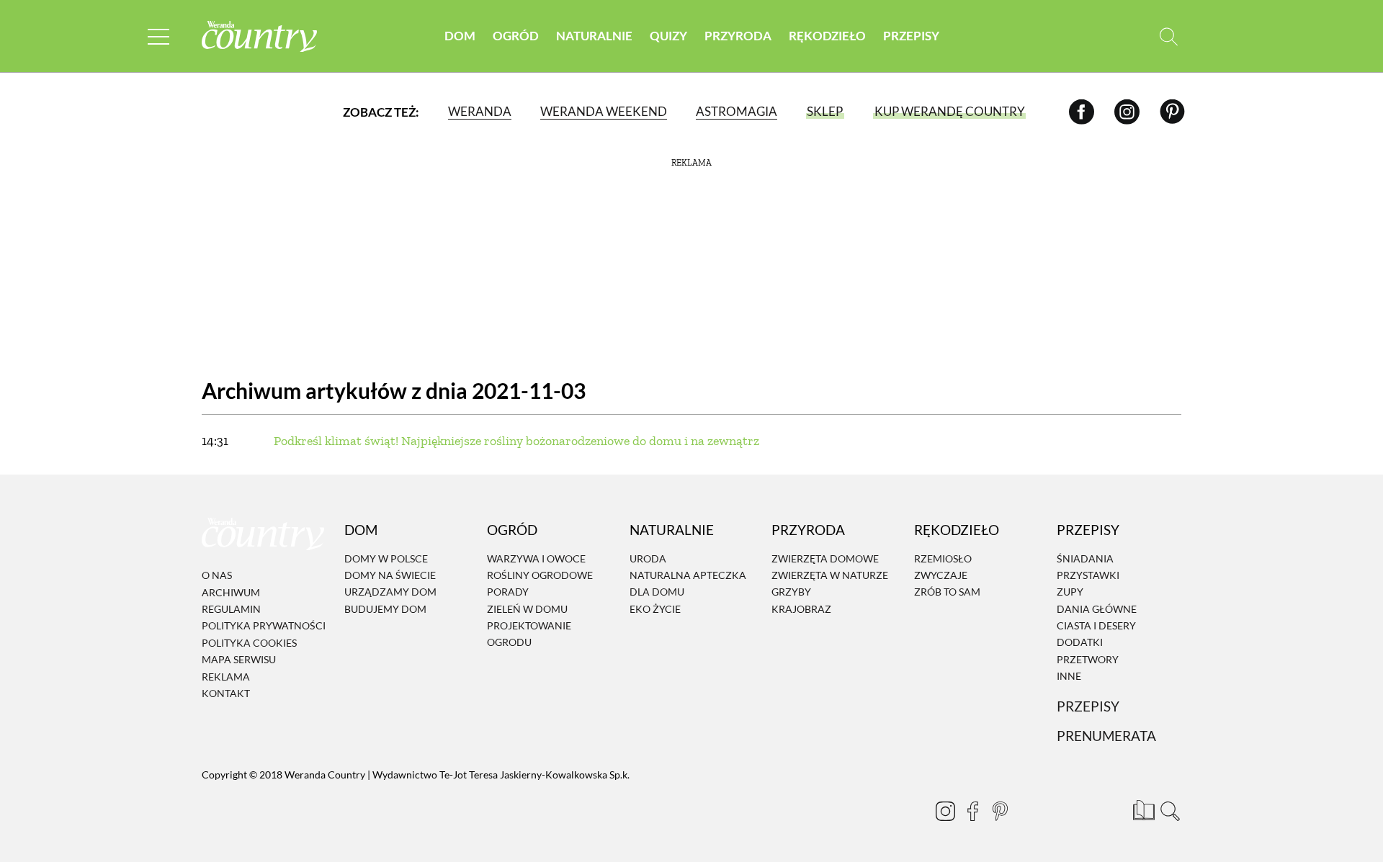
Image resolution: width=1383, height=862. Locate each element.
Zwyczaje (940, 575)
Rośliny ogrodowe (540, 575)
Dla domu (657, 592)
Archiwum (231, 592)
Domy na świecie (390, 575)
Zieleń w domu (527, 609)
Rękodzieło (827, 35)
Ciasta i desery (1096, 625)
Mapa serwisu (239, 659)
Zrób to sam (947, 592)
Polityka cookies (249, 643)
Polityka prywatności (264, 626)
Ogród (516, 35)
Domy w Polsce (386, 558)
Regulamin (231, 609)
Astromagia (736, 111)
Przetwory (1088, 659)
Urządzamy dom (390, 592)
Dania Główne (1097, 609)
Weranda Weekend (603, 111)
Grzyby (791, 592)
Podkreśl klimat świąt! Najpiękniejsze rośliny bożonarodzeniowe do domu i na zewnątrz (516, 441)
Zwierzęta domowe (825, 558)
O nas (217, 575)
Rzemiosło (943, 558)
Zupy (1070, 592)
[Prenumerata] (1141, 808)
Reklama (226, 676)
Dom (459, 35)
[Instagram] (1127, 111)
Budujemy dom (385, 609)
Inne (1069, 676)
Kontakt (226, 693)
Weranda (479, 111)
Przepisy (911, 35)
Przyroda (737, 35)
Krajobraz (801, 609)
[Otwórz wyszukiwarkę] (1168, 36)
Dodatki (1080, 643)
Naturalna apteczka (688, 575)
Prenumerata (1106, 736)
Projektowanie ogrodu (529, 633)
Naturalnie (594, 35)
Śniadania (1085, 558)
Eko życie (655, 609)
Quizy (668, 35)
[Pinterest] (1172, 111)
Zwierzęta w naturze (829, 575)
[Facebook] (1081, 111)
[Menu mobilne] (158, 36)
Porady (508, 592)
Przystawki (1088, 575)
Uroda (648, 558)
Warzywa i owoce (536, 558)
